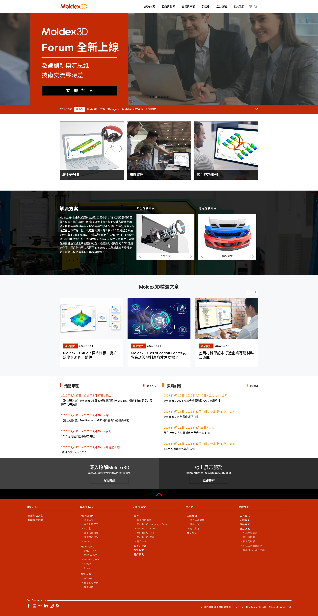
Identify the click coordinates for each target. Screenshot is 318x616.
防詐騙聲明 (225, 607)
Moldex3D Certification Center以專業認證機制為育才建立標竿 (158, 355)
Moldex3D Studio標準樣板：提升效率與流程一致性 (90, 355)
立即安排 (209, 480)
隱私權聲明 (210, 607)
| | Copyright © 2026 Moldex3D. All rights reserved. (248, 607)
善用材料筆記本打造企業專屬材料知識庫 (226, 355)
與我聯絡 (109, 480)
